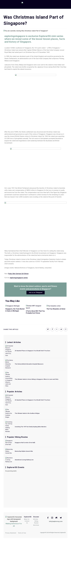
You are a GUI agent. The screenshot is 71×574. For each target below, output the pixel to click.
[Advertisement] (35, 488)
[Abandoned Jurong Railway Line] (9, 460)
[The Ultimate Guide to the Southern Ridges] (9, 413)
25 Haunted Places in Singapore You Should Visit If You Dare (32, 350)
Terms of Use (22, 533)
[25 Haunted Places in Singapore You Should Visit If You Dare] (9, 351)
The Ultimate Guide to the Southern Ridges (27, 413)
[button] (35, 292)
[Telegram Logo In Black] (60, 518)
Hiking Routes (36, 522)
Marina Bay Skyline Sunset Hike (24, 451)
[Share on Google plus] (57, 329)
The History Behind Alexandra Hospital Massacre (29, 364)
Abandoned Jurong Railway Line (24, 459)
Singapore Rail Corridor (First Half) (25, 442)
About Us (26, 519)
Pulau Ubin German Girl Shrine (18, 274)
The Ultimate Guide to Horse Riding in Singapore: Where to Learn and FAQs (36, 379)
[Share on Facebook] (52, 329)
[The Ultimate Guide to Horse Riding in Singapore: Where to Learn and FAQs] (9, 379)
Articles (35, 519)
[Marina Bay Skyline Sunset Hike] (9, 451)
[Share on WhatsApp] (65, 329)
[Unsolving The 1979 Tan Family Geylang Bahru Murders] (9, 427)
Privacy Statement (10, 533)
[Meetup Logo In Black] (56, 518)
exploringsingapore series (19, 278)
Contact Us (27, 522)
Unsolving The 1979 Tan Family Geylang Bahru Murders (30, 426)
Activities (36, 525)
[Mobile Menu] (7, 4)
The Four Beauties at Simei (56, 309)
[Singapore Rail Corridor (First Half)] (9, 442)
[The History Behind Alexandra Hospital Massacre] (9, 364)
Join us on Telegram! (35, 565)
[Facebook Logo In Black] (48, 518)
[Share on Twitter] (48, 329)
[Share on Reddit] (61, 329)
